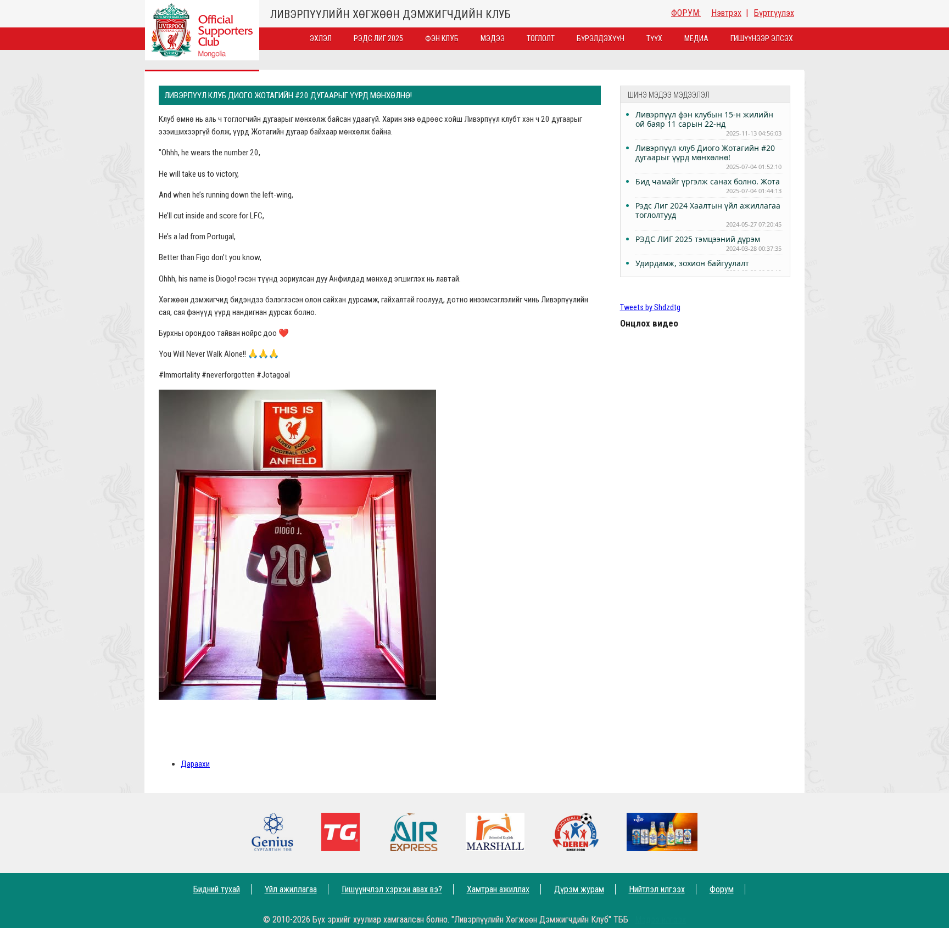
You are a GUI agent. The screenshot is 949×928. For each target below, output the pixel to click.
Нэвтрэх (726, 13)
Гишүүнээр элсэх (761, 38)
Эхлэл (321, 38)
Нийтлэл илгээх (657, 889)
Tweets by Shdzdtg (650, 307)
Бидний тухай (216, 889)
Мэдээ (493, 38)
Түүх (654, 38)
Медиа (696, 38)
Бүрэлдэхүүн (600, 38)
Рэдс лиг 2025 (378, 38)
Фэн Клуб (442, 38)
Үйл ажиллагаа (291, 889)
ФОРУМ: (686, 13)
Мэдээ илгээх (660, 919)
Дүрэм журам (579, 889)
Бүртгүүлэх (774, 13)
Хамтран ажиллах (498, 889)
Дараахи (195, 764)
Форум (722, 889)
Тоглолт (541, 38)
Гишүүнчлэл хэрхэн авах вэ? (392, 889)
